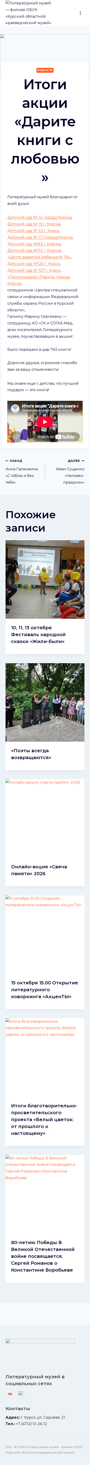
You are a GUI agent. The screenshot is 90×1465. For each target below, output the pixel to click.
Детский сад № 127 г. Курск (33, 270)
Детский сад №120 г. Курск (33, 264)
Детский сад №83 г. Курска (33, 244)
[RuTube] (21, 1393)
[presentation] (45, 579)
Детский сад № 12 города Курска (39, 217)
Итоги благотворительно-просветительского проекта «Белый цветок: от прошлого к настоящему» (44, 1119)
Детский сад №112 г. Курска (34, 250)
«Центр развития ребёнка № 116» (39, 257)
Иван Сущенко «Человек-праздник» (70, 471)
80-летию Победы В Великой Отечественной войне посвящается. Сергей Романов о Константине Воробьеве (43, 1256)
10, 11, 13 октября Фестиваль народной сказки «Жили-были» (38, 634)
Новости (45, 70)
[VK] (10, 1393)
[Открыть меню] (80, 13)
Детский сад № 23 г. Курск (33, 230)
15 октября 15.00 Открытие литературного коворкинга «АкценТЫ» (44, 989)
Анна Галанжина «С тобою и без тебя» (22, 471)
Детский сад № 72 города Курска (39, 237)
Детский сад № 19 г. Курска (33, 224)
